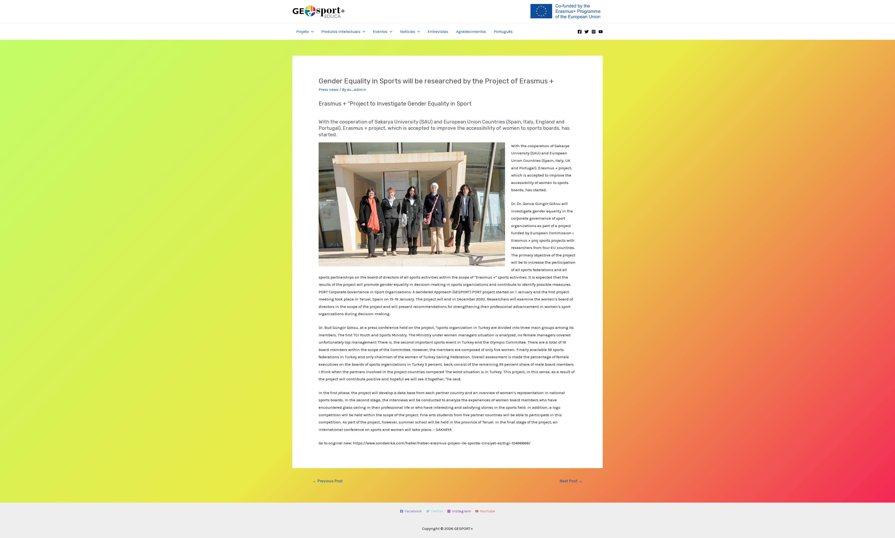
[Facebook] (580, 32)
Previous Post (327, 481)
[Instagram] (594, 32)
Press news (328, 89)
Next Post (571, 481)
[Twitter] (587, 32)
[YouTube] (601, 32)
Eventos (380, 31)
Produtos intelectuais (340, 31)
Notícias (407, 31)
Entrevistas (438, 31)
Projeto (302, 31)
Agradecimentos (471, 31)
